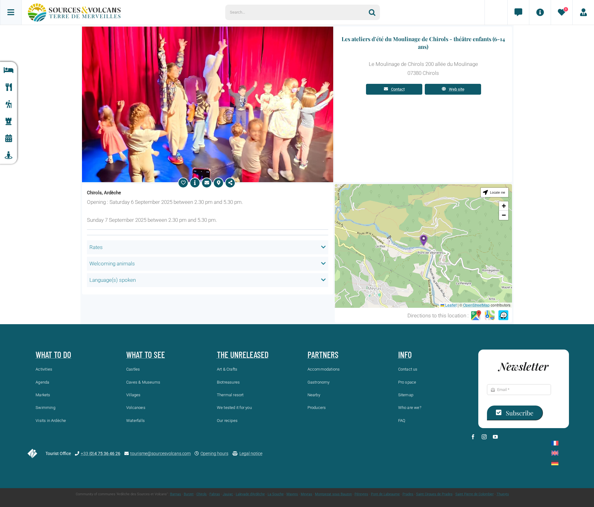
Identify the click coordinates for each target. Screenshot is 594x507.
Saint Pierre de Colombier (474, 494)
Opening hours (214, 453)
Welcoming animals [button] (112, 263)
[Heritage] (8, 121)
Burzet (189, 494)
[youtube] (495, 436)
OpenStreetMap (476, 304)
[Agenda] (8, 138)
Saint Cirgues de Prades (434, 494)
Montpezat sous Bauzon (333, 494)
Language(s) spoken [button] (112, 280)
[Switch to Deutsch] (554, 462)
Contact (398, 89)
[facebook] (473, 436)
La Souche (276, 494)
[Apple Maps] (490, 315)
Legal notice (250, 453)
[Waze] (503, 315)
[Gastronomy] (8, 87)
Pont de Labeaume (385, 494)
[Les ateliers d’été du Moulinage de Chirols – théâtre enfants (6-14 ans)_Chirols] (207, 29)
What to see (145, 354)
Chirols (201, 494)
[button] (423, 240)
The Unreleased (243, 354)
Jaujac (228, 494)
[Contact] (518, 12)
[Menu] (11, 12)
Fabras (214, 494)
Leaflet (450, 304)
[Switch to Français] (554, 443)
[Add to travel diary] (183, 183)
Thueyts (503, 494)
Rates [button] (96, 247)
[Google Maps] (476, 315)
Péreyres (361, 494)
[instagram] (484, 436)
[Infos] (540, 12)
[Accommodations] (8, 70)
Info (405, 354)
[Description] (195, 183)
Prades (407, 494)
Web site (456, 89)
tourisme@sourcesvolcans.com (160, 453)
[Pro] (583, 12)
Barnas (175, 494)
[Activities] (8, 104)
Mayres (292, 494)
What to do (53, 354)
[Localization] (218, 183)
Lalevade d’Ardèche (250, 494)
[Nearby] (8, 155)
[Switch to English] (554, 453)
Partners (323, 354)
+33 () (100, 453)
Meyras (306, 494)
